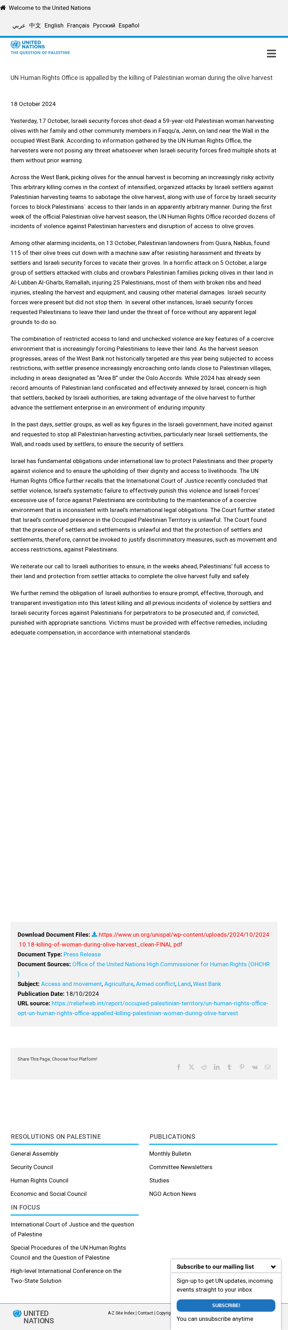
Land (184, 983)
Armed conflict (155, 983)
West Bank (207, 983)
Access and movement (71, 983)
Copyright (165, 1313)
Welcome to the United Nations (50, 7)
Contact (145, 1313)
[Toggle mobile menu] (272, 53)
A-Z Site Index (121, 1313)
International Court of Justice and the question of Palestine (72, 1229)
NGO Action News (172, 1193)
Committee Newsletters (180, 1166)
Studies (159, 1180)
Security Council (32, 1166)
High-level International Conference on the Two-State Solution (66, 1275)
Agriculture (118, 983)
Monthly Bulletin (170, 1153)
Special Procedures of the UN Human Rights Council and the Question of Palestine (68, 1252)
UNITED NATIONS (39, 1317)
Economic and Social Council (49, 1193)
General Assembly (34, 1153)
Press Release (82, 954)
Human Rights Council (39, 1180)
